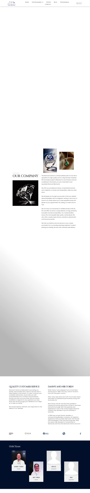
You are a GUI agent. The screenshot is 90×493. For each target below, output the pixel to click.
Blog (55, 2)
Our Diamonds (36, 2)
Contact (48, 4)
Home (27, 2)
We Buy (48, 2)
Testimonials (64, 2)
